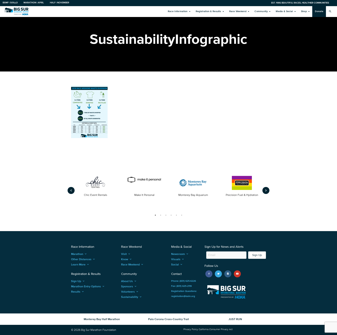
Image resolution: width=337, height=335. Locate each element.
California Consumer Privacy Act (216, 329)
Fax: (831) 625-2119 (181, 286)
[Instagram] (227, 273)
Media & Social (284, 11)
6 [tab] (181, 215)
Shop (304, 11)
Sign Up (257, 255)
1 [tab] (155, 215)
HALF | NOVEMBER (59, 2)
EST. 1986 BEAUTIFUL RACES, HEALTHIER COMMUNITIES (300, 2)
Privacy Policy (190, 329)
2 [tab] (160, 215)
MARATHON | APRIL (34, 2)
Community (261, 11)
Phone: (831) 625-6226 (183, 281)
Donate (319, 11)
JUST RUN (235, 319)
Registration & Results (209, 11)
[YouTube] (237, 273)
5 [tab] (176, 215)
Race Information (178, 11)
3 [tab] (166, 215)
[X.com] (218, 273)
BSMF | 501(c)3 (10, 2)
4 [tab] (171, 215)
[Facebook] (208, 273)
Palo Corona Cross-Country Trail (168, 319)
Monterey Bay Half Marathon (102, 319)
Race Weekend (238, 11)
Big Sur (17, 11)
